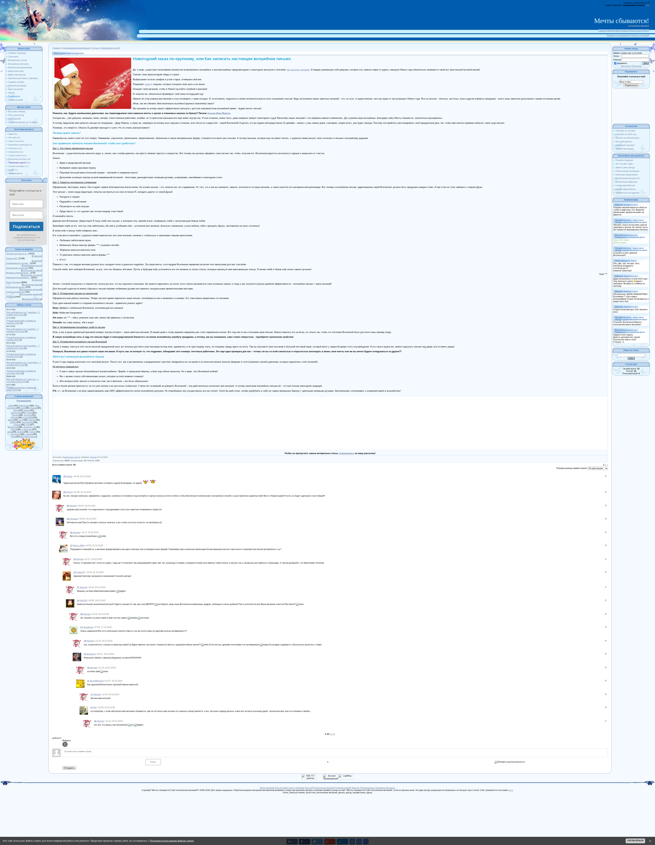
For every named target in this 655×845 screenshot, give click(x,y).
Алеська (14, 417)
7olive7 (32, 432)
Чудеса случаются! (15, 292)
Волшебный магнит (15, 287)
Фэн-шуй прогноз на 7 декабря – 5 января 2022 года (23, 313)
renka (13, 436)
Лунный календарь (16, 166)
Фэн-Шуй (12, 138)
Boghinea (91, 654)
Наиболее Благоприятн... (18, 277)
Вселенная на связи (31, 270)
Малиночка (13, 427)
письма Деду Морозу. (219, 113)
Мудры (11, 170)
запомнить (622, 63)
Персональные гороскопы (372, 788)
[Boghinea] (77, 657)
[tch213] (56, 495)
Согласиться (635, 840)
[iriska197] (66, 576)
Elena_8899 (78, 545)
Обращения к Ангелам (17, 268)
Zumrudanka (28, 422)
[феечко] (60, 508)
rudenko (29, 434)
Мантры (356, 788)
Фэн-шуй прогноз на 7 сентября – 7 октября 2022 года (23, 363)
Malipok (21, 432)
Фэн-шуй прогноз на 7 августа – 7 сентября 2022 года (22, 380)
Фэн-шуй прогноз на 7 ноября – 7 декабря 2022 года (22, 330)
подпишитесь (346, 453)
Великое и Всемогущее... (18, 273)
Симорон (36, 256)
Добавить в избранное (618, 35)
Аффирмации (14, 173)
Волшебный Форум (32, 285)
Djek (94, 707)
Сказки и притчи (15, 155)
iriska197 (80, 572)
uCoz (510, 790)
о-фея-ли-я (27, 429)
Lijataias (17, 425)
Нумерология (14, 152)
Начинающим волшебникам (75, 48)
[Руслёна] (60, 521)
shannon (28, 415)
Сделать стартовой (639, 35)
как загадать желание (298, 69)
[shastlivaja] (73, 630)
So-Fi (21, 420)
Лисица (15, 415)
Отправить (69, 768)
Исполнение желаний (30, 289)
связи (147, 84)
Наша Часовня (13, 282)
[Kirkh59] (70, 603)
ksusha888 (28, 417)
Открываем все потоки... (17, 263)
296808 (13, 422)
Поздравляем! (24, 401)
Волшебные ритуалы (17, 159)
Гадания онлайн (343, 788)
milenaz (32, 420)
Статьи (95, 48)
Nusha (14, 429)
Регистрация (636, 31)
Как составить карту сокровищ (289, 788)
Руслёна (74, 519)
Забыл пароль (626, 66)
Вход (646, 31)
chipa (9, 432)
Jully (28, 425)
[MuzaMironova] (80, 683)
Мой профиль (622, 31)
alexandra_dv (29, 427)
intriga (16, 410)
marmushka (16, 413)
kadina (27, 410)
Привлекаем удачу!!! (17, 163)
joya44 (29, 413)
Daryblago (15, 434)
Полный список (28, 436)
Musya (11, 420)
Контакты (390, 788)
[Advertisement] (191, 423)
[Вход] (65, 744)
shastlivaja (88, 627)
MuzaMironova (97, 681)
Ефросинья (24, 405)
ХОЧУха (10, 297)
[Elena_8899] (63, 548)
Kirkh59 (83, 600)
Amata (69, 476)
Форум (611, 31)
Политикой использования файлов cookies (172, 841)
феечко (93, 457)
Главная (602, 31)
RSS (648, 5)
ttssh (23, 408)
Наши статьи (14, 141)
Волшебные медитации (18, 145)
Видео (11, 134)
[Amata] (56, 479)
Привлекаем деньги (31, 265)
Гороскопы (13, 148)
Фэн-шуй (309, 788)
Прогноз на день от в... (17, 254)
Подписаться (26, 226)
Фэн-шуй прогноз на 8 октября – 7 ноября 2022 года (22, 347)
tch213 (69, 492)
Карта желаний (267, 788)
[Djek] (83, 710)
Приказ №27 (12, 258)
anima (11, 405)
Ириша (33, 408)
